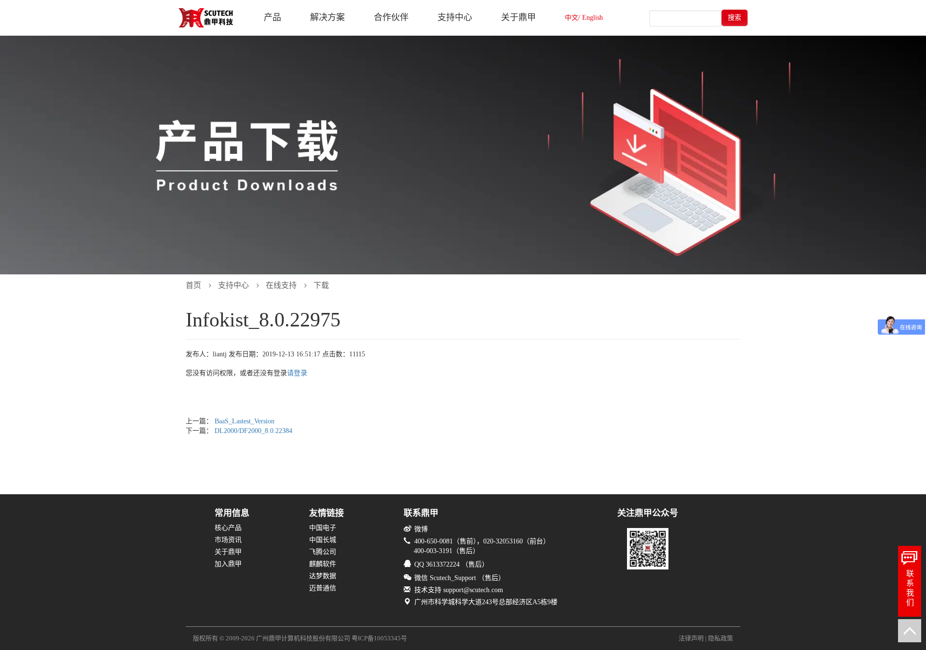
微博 (421, 529)
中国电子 (322, 527)
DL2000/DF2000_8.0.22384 (253, 430)
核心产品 (228, 527)
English (592, 17)
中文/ (572, 17)
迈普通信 (322, 588)
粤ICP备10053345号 (379, 638)
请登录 (297, 373)
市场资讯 (228, 539)
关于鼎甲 (228, 551)
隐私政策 (720, 638)
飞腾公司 (322, 551)
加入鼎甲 (228, 564)
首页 (193, 285)
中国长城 (322, 539)
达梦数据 (322, 576)
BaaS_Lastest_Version (244, 421)
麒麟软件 (322, 564)
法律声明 (691, 638)
